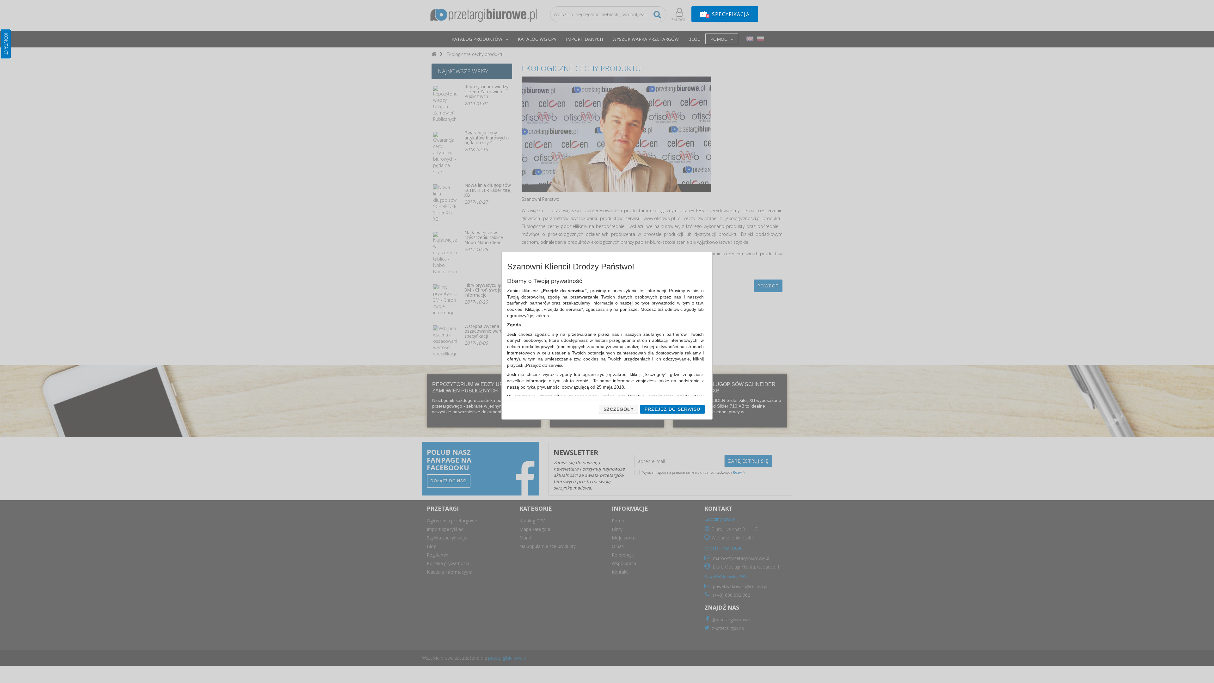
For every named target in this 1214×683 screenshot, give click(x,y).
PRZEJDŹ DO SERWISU (672, 409)
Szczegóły (619, 409)
